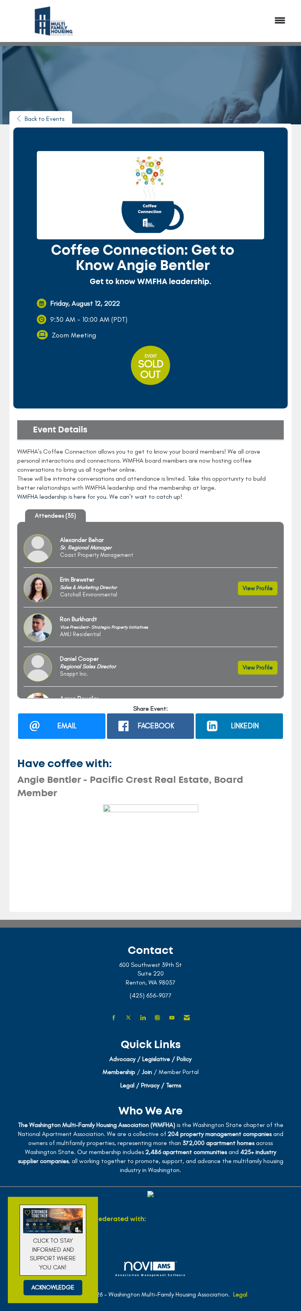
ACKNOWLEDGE (52, 1287)
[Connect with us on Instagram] (157, 1018)
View (258, 588)
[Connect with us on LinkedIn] (142, 1018)
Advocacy (122, 1059)
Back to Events (44, 118)
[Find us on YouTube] (171, 1018)
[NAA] (176, 1219)
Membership (119, 1072)
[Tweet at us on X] (128, 1018)
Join (147, 1072)
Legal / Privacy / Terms (150, 1085)
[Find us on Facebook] (113, 1018)
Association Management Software (150, 1274)
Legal (240, 1294)
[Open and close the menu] (197, 21)
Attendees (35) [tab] (55, 515)
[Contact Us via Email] (187, 1018)
